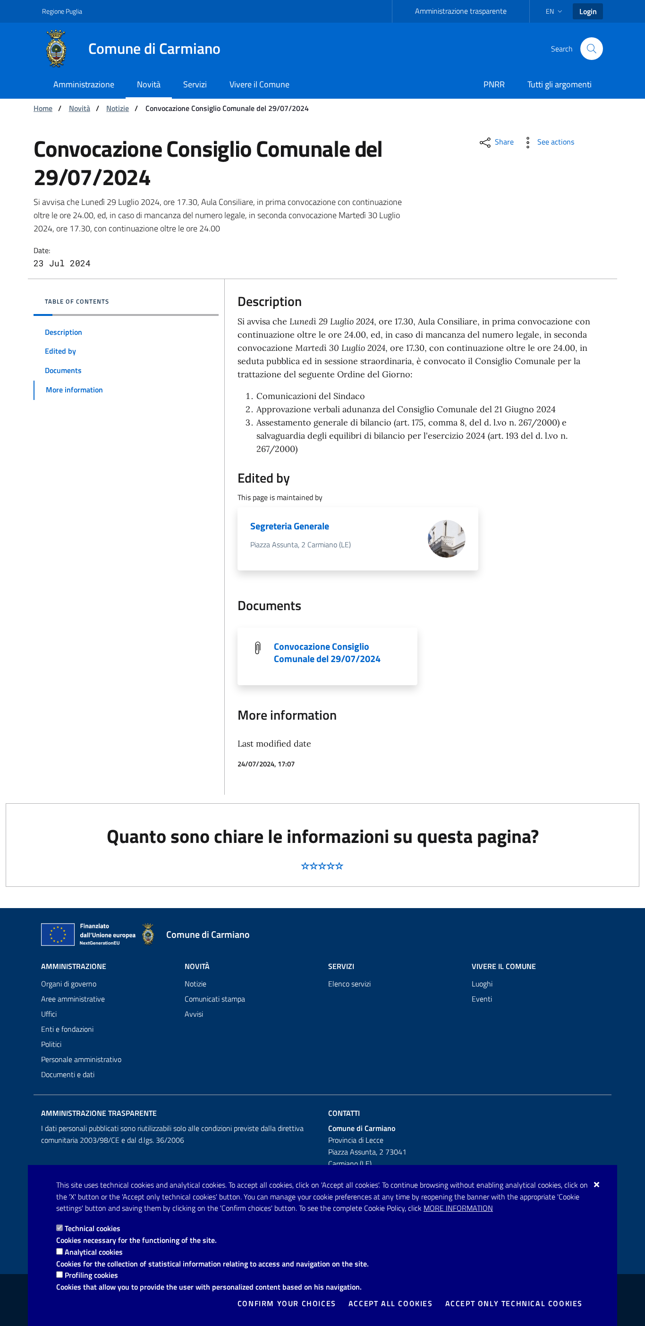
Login (588, 11)
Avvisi (194, 1014)
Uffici (49, 1014)
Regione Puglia (62, 11)
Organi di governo (68, 983)
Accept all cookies (390, 1303)
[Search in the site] (591, 48)
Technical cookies (92, 1228)
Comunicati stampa (215, 998)
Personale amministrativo (81, 1059)
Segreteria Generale (289, 525)
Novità (79, 108)
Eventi (482, 998)
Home (43, 108)
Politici (51, 1044)
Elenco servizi (349, 983)
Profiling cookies (91, 1275)
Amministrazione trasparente (461, 11)
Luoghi (482, 983)
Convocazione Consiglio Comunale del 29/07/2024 (327, 652)
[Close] (597, 1184)
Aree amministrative (73, 998)
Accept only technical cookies (514, 1303)
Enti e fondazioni (67, 1029)
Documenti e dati (67, 1074)
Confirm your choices (287, 1303)
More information (458, 1208)
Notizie (117, 108)
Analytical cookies (94, 1252)
